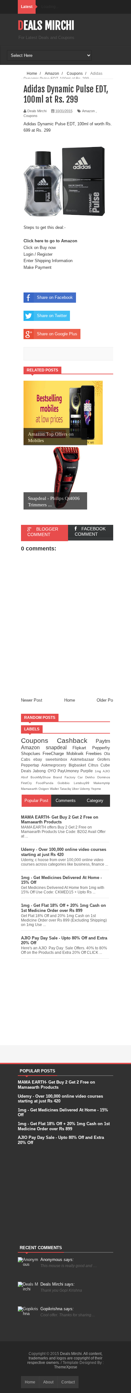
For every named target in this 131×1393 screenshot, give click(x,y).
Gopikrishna (57, 1308)
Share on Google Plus (57, 333)
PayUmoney (69, 771)
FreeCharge (54, 753)
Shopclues (32, 753)
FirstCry (28, 783)
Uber (76, 788)
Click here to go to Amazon (50, 240)
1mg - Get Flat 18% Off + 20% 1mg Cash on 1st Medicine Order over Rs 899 (63, 908)
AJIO (106, 771)
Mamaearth (29, 788)
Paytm (103, 741)
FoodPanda (47, 783)
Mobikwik (76, 753)
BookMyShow (42, 777)
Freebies (95, 753)
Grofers (103, 759)
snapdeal (59, 747)
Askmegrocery (54, 765)
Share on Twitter (52, 315)
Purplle (87, 771)
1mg (99, 771)
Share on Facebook (55, 297)
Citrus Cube (99, 765)
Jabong (40, 771)
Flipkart (82, 747)
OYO (53, 771)
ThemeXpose (65, 1367)
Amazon (88, 111)
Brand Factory (65, 777)
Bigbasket (78, 765)
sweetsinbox (57, 759)
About (48, 1382)
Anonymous (57, 1259)
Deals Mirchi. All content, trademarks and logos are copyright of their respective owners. (64, 1358)
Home (69, 700)
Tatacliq (66, 788)
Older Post (106, 700)
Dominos (103, 777)
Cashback (76, 740)
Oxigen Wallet (49, 788)
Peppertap (31, 765)
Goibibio (66, 783)
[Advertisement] (65, 1000)
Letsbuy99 (83, 783)
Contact (68, 1382)
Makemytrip (101, 783)
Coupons (31, 116)
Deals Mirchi (46, 26)
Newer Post (31, 700)
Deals (27, 771)
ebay (39, 759)
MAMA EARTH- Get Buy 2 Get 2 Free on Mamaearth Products (59, 820)
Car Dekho (87, 777)
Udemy (85, 788)
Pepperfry (101, 747)
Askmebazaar (83, 759)
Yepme (96, 788)
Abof (26, 777)
